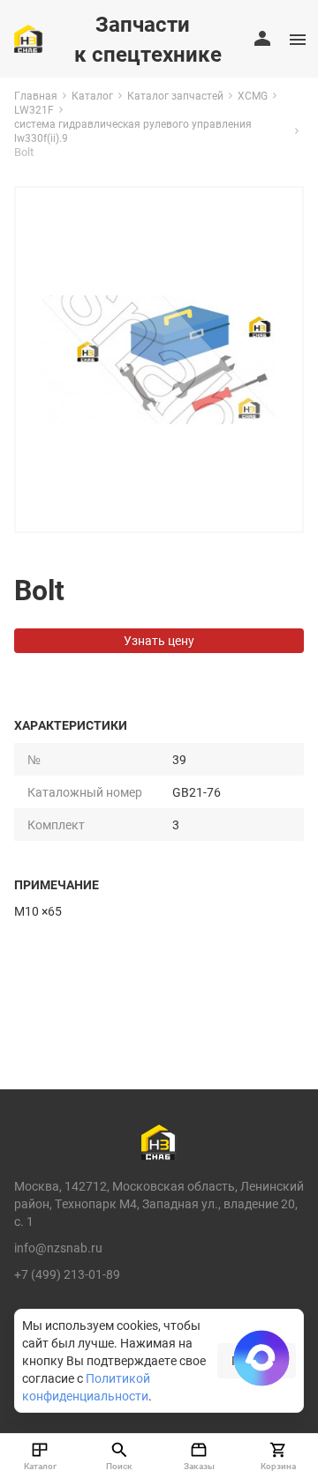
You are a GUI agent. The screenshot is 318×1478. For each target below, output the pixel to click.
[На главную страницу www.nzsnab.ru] (28, 39)
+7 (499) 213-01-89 (67, 1274)
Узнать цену (159, 640)
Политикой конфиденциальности (86, 1387)
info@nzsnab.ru (58, 1247)
